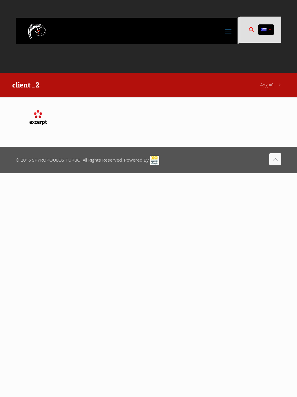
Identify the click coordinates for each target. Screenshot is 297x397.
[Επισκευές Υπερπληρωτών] (38, 31)
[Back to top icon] (275, 159)
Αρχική (267, 84)
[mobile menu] (228, 31)
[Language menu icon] (266, 29)
